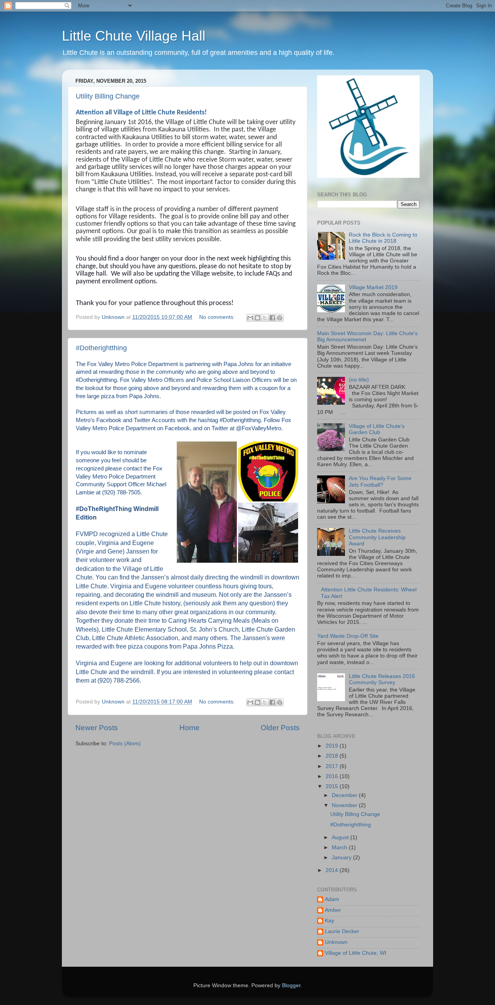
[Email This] (250, 318)
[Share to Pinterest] (279, 318)
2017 (333, 766)
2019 (333, 746)
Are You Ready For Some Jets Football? (380, 481)
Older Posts (280, 728)
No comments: (217, 317)
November (345, 805)
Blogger (291, 985)
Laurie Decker (342, 931)
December (345, 795)
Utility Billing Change (108, 96)
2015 (333, 786)
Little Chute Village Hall (133, 36)
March (340, 847)
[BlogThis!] (257, 318)
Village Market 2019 (373, 287)
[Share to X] (265, 318)
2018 (333, 756)
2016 (333, 776)
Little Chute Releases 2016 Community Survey (382, 679)
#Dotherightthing (101, 348)
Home (189, 728)
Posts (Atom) (125, 743)
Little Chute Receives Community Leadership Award (377, 537)
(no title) (359, 380)
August (341, 837)
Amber (333, 910)
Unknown (336, 942)
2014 (333, 870)
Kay (329, 920)
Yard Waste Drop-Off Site (348, 636)
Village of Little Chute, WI (355, 953)
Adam (332, 899)
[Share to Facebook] (272, 318)
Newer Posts (96, 728)
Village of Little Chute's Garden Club (377, 429)
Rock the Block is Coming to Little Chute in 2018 (383, 238)
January (342, 857)
